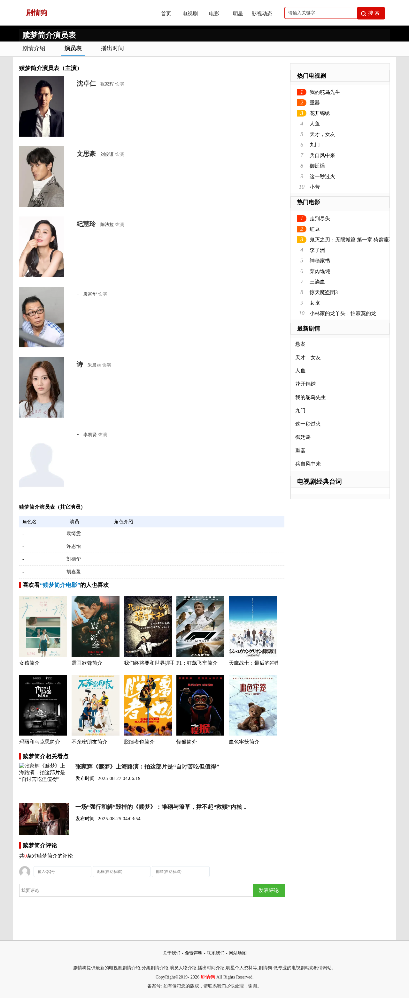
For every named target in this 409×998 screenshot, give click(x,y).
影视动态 (262, 13)
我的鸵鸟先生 (325, 92)
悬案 (300, 344)
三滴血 (317, 281)
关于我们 (172, 953)
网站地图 (238, 953)
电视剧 (190, 13)
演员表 (73, 48)
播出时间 (112, 48)
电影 (214, 13)
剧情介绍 (33, 48)
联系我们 (216, 953)
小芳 (315, 187)
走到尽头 (320, 218)
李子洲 (317, 250)
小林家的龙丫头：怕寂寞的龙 (343, 313)
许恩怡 (73, 546)
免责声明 (194, 953)
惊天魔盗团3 (324, 292)
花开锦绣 (320, 113)
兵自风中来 (322, 155)
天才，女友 (322, 134)
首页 (166, 13)
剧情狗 (208, 976)
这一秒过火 (322, 176)
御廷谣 (317, 166)
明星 (238, 13)
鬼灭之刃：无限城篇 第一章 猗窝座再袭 (354, 239)
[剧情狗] (83, 23)
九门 (315, 144)
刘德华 (73, 559)
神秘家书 (320, 260)
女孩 (315, 303)
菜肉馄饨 (320, 271)
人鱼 (315, 123)
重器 (315, 102)
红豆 (315, 229)
